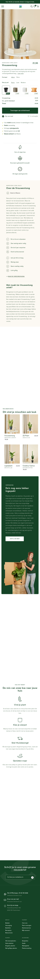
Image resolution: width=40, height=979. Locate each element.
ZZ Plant (26, 436)
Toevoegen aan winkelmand (20, 110)
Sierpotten (25, 940)
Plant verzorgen (26, 925)
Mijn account (26, 930)
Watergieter (25, 945)
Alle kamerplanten (10, 940)
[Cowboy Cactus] (30, 445)
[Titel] (20, 6)
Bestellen (8, 928)
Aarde (24, 943)
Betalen (7, 923)
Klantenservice (26, 928)
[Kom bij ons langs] (5, 906)
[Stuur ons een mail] (5, 900)
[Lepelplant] (12, 445)
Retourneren (9, 932)
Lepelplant (8, 466)
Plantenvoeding (26, 948)
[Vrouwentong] (12, 415)
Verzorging (8, 925)
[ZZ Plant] (30, 415)
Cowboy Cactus (29, 466)
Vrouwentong (9, 436)
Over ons (24, 923)
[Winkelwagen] (38, 6)
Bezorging (8, 930)
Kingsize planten (10, 945)
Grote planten (9, 943)
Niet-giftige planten (11, 948)
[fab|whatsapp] (5, 894)
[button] (32, 116)
